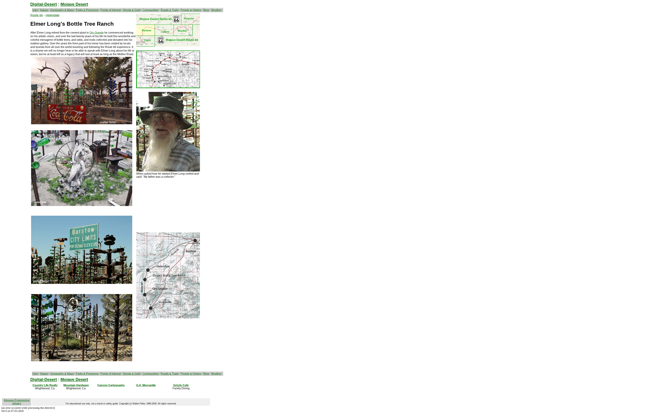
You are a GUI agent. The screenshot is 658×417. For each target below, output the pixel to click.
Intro (35, 10)
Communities (150, 10)
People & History (191, 10)
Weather (216, 10)
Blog (206, 10)
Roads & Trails (170, 10)
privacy (16, 403)
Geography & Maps (62, 10)
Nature (44, 10)
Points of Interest (110, 10)
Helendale (52, 15)
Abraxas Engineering (16, 400)
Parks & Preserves (87, 10)
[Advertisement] (16, 65)
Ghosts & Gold (131, 10)
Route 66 (36, 15)
